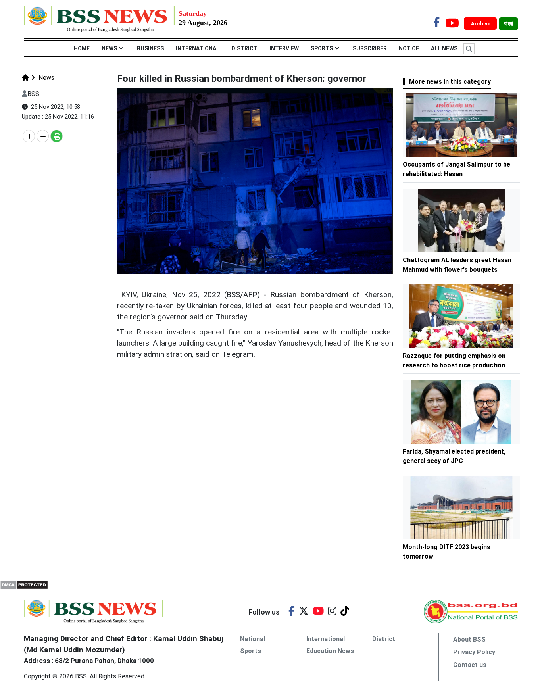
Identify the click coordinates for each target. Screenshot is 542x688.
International (197, 48)
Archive (481, 24)
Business (150, 48)
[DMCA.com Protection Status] (24, 584)
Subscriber (370, 48)
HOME (82, 48)
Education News (330, 651)
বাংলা (508, 24)
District (244, 48)
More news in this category (450, 81)
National (252, 639)
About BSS (469, 639)
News (109, 48)
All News (444, 48)
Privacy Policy (474, 652)
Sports (322, 48)
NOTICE (409, 48)
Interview (284, 48)
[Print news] (56, 136)
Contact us (469, 665)
